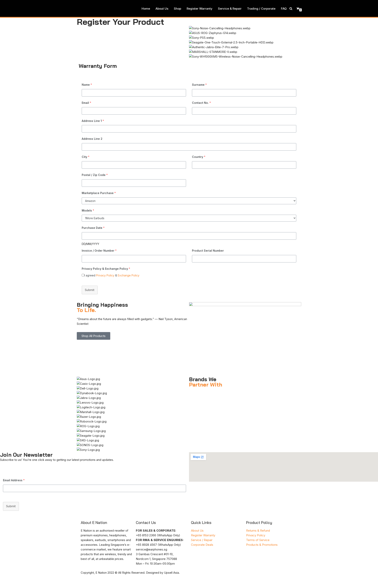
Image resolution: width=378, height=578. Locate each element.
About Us (162, 8)
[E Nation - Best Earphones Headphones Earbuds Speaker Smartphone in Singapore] (87, 8)
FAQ (284, 8)
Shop (177, 8)
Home (146, 8)
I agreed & (111, 275)
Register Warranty (199, 8)
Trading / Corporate (261, 8)
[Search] (290, 8)
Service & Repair (230, 8)
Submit (89, 290)
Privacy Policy (105, 275)
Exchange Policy (128, 275)
